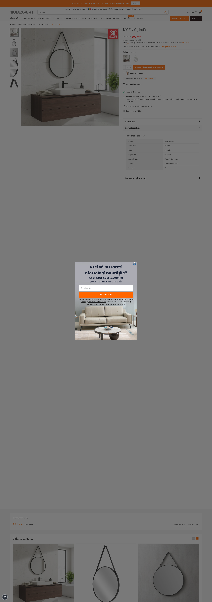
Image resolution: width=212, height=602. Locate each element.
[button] (5, 597)
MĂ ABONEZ (106, 295)
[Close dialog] (134, 264)
